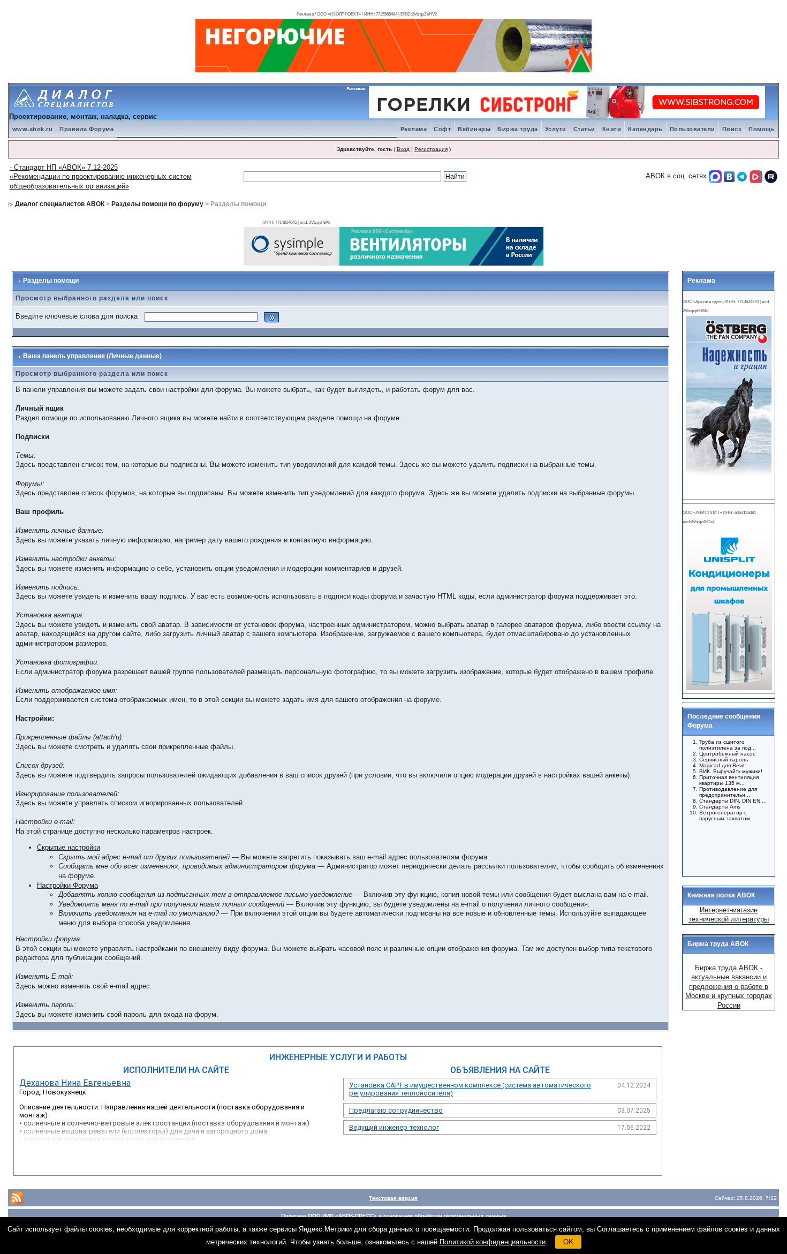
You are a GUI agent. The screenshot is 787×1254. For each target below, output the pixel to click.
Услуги (555, 129)
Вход (403, 149)
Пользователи (692, 129)
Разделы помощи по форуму (157, 204)
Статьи (584, 129)
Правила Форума (86, 129)
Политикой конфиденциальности (493, 1241)
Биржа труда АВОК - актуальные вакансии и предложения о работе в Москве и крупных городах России (728, 986)
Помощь (761, 129)
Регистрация (431, 149)
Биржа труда (517, 129)
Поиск (732, 129)
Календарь (645, 129)
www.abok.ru (32, 129)
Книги (612, 129)
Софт (442, 129)
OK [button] (568, 1241)
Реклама (413, 129)
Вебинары (474, 129)
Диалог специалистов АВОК (59, 204)
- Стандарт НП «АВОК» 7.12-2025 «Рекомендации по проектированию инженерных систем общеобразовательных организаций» (101, 176)
